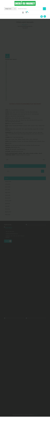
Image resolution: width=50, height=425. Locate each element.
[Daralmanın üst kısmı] (45, 16)
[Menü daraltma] (41, 16)
